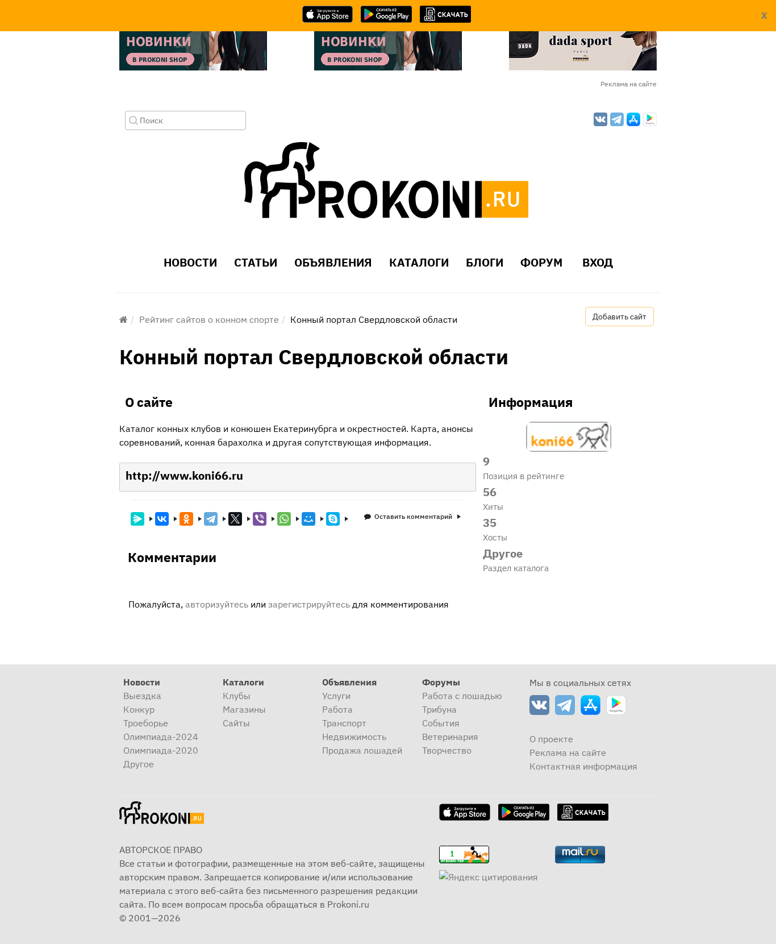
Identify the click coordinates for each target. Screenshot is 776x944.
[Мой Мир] (313, 519)
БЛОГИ (484, 262)
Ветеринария (450, 736)
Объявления (333, 262)
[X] (239, 519)
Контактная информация (583, 766)
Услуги (336, 695)
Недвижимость (354, 736)
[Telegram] (215, 519)
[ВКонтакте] (166, 519)
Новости (190, 262)
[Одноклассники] (191, 519)
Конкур (139, 709)
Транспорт (344, 723)
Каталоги (419, 262)
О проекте (551, 739)
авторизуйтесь (216, 604)
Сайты (236, 723)
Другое (138, 764)
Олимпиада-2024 (160, 736)
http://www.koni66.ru (184, 476)
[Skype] (337, 519)
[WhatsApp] (288, 519)
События (441, 723)
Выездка (142, 695)
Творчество (447, 750)
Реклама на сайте (628, 84)
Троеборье (145, 723)
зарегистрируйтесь (309, 604)
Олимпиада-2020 (160, 750)
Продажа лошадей (362, 750)
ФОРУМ (541, 262)
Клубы (237, 695)
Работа (337, 709)
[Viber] (264, 519)
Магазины (244, 709)
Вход (596, 262)
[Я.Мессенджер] (142, 519)
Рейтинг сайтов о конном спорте (209, 319)
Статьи (255, 262)
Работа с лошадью (462, 695)
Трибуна (439, 709)
